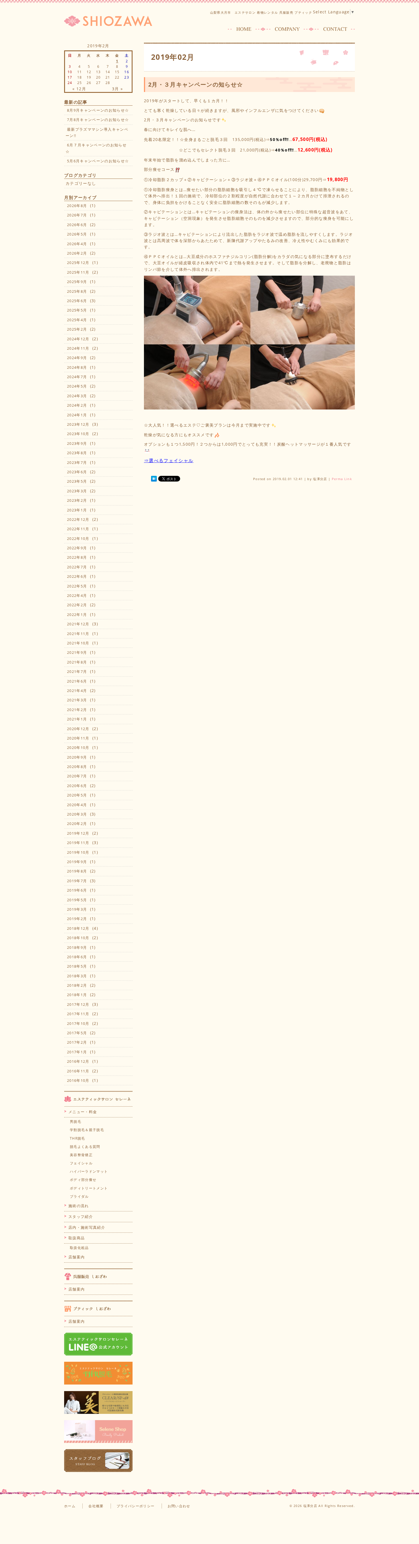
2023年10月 (78, 433)
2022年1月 (77, 614)
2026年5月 (77, 234)
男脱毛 (75, 1121)
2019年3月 (77, 909)
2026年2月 (77, 253)
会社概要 (95, 1506)
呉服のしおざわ (98, 1276)
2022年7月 (77, 567)
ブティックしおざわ (98, 1308)
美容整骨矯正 (81, 1154)
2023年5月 (77, 481)
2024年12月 (78, 338)
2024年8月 (77, 367)
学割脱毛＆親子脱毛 (87, 1129)
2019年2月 (77, 918)
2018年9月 (77, 947)
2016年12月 (78, 1061)
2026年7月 (77, 215)
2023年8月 (77, 452)
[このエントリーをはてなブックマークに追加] (154, 479)
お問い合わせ (179, 1506)
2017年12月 (78, 1004)
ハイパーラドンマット (89, 1171)
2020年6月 (77, 785)
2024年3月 (77, 395)
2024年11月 (78, 348)
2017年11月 (78, 1013)
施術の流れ (78, 1205)
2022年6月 (77, 576)
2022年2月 (77, 604)
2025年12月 (78, 262)
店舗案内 (76, 1257)
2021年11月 (78, 633)
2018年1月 (77, 994)
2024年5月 (77, 386)
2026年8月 (77, 205)
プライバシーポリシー (135, 1506)
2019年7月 (77, 880)
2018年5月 (77, 966)
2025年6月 (77, 300)
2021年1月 (77, 719)
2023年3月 (77, 490)
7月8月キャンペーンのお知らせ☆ (98, 119)
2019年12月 (78, 833)
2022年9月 (77, 547)
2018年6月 (77, 956)
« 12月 (79, 88)
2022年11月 (78, 528)
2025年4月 (77, 319)
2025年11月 (78, 272)
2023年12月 (78, 424)
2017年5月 (77, 1032)
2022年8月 (77, 557)
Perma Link (342, 479)
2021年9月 (77, 652)
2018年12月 (78, 928)
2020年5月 (77, 795)
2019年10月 (78, 852)
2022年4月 (77, 595)
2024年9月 (77, 357)
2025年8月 (77, 291)
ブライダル (79, 1196)
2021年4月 (77, 690)
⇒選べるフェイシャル (168, 460)
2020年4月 (77, 804)
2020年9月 (77, 757)
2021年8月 (77, 662)
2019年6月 (77, 890)
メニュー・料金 (82, 1111)
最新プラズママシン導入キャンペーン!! (97, 132)
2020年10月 (78, 747)
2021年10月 (78, 643)
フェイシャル (81, 1163)
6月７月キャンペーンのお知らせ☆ (96, 148)
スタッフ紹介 (80, 1216)
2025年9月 (77, 281)
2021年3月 (77, 700)
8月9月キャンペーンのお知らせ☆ (98, 110)
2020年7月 (77, 776)
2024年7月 (77, 376)
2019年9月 (77, 861)
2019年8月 (77, 871)
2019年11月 (78, 842)
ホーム (70, 1506)
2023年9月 (77, 443)
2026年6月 (77, 224)
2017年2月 (77, 1042)
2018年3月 (77, 975)
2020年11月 (78, 738)
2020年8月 (77, 766)
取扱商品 (76, 1237)
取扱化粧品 (79, 1247)
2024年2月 (77, 405)
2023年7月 (77, 462)
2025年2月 (77, 329)
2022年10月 (78, 538)
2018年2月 (77, 985)
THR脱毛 (77, 1138)
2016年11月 (78, 1071)
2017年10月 (78, 1023)
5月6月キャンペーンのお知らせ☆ (98, 160)
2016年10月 (78, 1080)
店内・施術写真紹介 (86, 1227)
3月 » (117, 88)
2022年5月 (77, 586)
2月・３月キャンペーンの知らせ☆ (195, 84)
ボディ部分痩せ (83, 1179)
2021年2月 (77, 709)
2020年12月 (78, 728)
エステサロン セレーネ (98, 1099)
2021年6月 (77, 681)
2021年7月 (77, 671)
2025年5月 (77, 310)
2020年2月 (77, 823)
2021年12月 (78, 623)
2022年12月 (78, 519)
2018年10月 (78, 937)
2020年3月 (77, 814)
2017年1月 (77, 1051)
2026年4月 (77, 243)
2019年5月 (77, 899)
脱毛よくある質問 (85, 1146)
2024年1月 (77, 414)
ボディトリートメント (89, 1188)
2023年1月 (77, 510)
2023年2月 (77, 500)
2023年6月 (77, 471)
